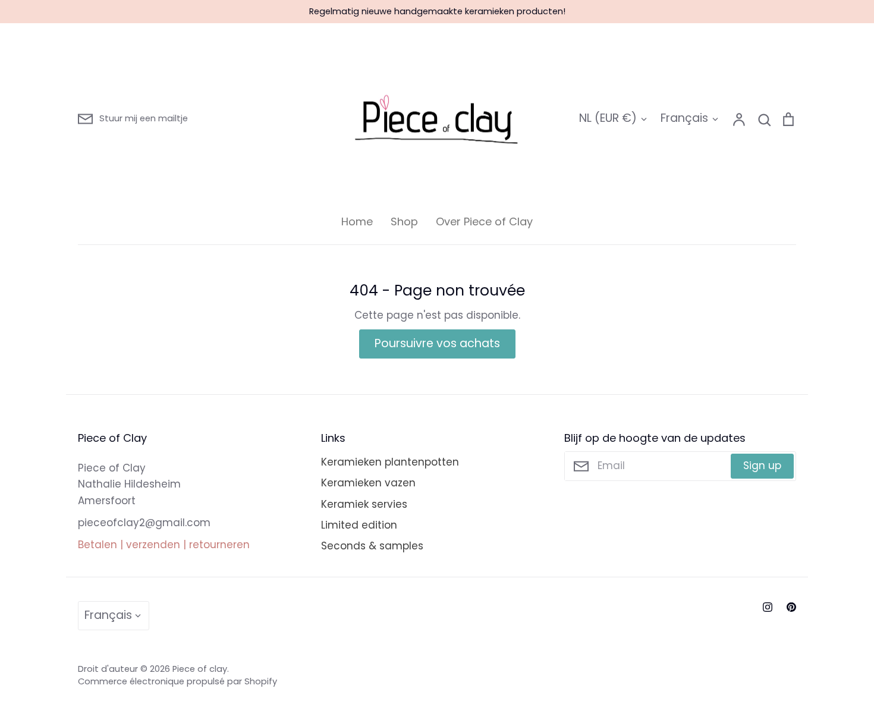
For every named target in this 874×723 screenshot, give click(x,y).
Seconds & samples (372, 546)
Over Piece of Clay (484, 221)
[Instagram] (767, 607)
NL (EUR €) (608, 118)
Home (357, 221)
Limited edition (359, 525)
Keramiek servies (364, 504)
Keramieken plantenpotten (390, 462)
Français (684, 118)
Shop (404, 221)
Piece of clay (199, 669)
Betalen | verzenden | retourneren (164, 544)
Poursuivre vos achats (437, 343)
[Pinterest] (791, 607)
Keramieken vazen (368, 483)
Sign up (762, 465)
